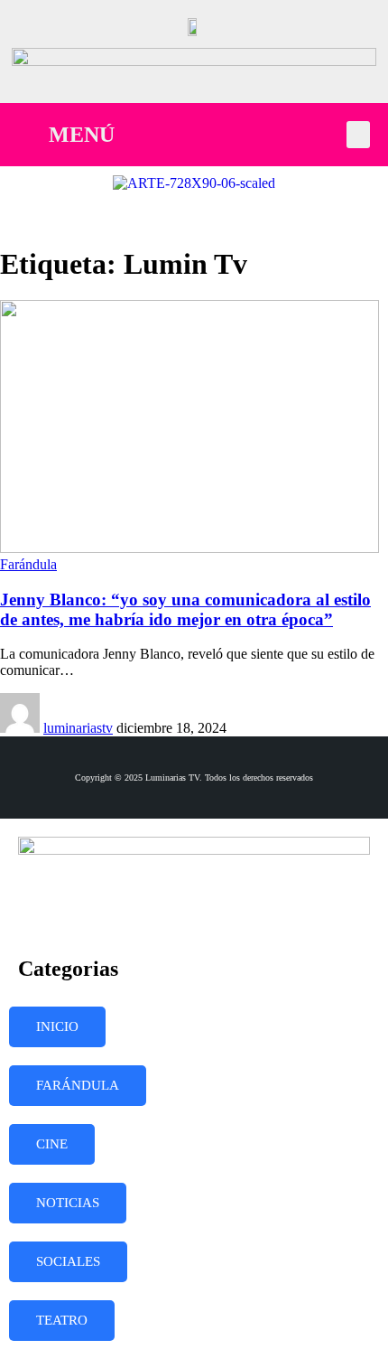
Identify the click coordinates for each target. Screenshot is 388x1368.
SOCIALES (68, 1261)
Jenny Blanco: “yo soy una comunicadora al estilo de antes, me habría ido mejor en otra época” (185, 609)
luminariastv (78, 728)
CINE (52, 1144)
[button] (358, 134)
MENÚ (82, 134)
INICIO (57, 1026)
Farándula (28, 564)
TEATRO (62, 1320)
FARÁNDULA (77, 1085)
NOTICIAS (67, 1202)
